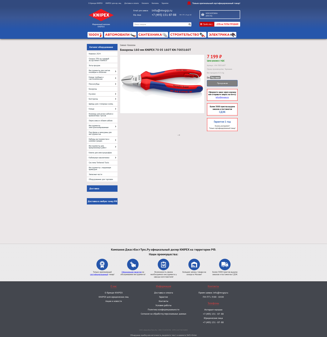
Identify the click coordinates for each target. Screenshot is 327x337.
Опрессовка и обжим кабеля (100, 120)
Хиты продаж (94, 65)
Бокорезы (93, 89)
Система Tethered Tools (99, 162)
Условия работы (163, 305)
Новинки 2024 (94, 53)
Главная (123, 45)
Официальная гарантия (132, 272)
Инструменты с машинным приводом (100, 168)
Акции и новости (113, 301)
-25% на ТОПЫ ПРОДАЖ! (227, 24)
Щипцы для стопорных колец (101, 104)
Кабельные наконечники (99, 157)
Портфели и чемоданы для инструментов (100, 133)
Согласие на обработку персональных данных (163, 313)
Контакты (155, 3)
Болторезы (93, 99)
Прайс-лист (208, 24)
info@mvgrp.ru (162, 10)
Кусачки (92, 94)
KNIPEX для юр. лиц (113, 3)
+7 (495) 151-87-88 (164, 15)
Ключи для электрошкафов (100, 152)
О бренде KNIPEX (95, 3)
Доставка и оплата (131, 3)
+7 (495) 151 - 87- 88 (213, 313)
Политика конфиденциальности (163, 309)
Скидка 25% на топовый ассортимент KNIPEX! (99, 59)
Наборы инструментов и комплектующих (99, 140)
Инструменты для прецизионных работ (98, 147)
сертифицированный (99, 274)
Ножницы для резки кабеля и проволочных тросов (101, 115)
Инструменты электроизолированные (99, 126)
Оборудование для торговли (101, 179)
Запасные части (95, 174)
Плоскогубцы (94, 84)
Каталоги (145, 3)
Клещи (91, 109)
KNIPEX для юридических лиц (114, 296)
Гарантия (165, 3)
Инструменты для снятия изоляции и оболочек (99, 71)
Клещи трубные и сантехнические (96, 78)
